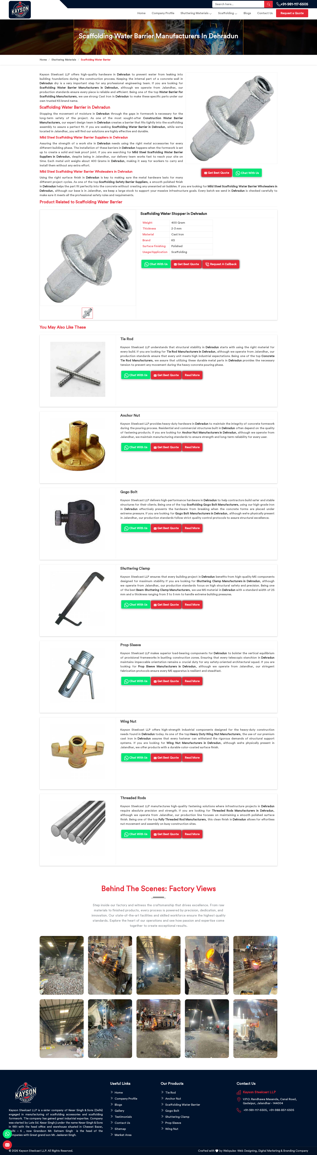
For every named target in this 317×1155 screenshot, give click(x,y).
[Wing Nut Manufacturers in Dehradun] (78, 751)
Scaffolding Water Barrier (182, 1104)
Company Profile (163, 13)
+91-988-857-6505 (281, 1110)
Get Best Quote (188, 264)
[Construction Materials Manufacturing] (62, 965)
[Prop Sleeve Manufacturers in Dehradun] (78, 675)
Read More (192, 375)
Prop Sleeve (130, 645)
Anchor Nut (130, 415)
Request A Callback (222, 264)
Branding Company (295, 1150)
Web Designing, (248, 1150)
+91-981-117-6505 (294, 4)
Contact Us (265, 13)
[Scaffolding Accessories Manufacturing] (255, 965)
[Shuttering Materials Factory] (110, 1028)
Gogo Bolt (128, 492)
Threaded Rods (133, 798)
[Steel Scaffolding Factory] (207, 1028)
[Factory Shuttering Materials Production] (110, 965)
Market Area (123, 1135)
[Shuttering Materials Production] (158, 1028)
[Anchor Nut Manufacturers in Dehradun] (78, 445)
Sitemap (120, 1128)
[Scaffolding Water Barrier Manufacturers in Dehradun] (231, 118)
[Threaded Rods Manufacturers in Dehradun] (78, 828)
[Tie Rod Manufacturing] (255, 1028)
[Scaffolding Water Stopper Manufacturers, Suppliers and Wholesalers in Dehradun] (88, 258)
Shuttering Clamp (135, 568)
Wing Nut (128, 721)
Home (141, 13)
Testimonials (123, 1116)
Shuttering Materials (194, 13)
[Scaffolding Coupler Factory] (62, 1028)
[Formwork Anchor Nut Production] (158, 965)
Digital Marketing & (270, 1150)
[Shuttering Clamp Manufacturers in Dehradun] (78, 598)
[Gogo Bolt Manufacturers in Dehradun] (78, 522)
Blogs (247, 13)
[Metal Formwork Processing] (207, 965)
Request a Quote (292, 13)
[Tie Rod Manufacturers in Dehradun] (78, 369)
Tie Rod (126, 339)
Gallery (119, 1110)
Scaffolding (226, 13)
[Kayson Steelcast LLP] (32, 10)
